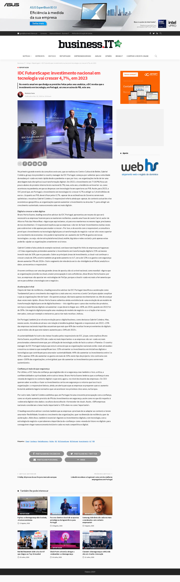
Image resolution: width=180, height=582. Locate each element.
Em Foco (52, 56)
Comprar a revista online (138, 56)
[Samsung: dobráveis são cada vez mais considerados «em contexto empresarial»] (97, 505)
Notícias (26, 56)
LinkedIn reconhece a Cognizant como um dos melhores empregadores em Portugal (91, 478)
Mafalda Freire (30, 93)
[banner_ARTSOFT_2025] (140, 87)
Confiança (33, 441)
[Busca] (160, 33)
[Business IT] (90, 44)
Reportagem (65, 56)
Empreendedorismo (82, 56)
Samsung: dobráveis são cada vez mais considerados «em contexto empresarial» (96, 520)
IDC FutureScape (63, 441)
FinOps (51, 441)
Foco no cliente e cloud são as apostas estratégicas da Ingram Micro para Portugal (64, 520)
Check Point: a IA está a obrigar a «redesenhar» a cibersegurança (62, 553)
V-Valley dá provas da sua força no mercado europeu (37, 477)
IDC (56, 441)
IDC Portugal (74, 441)
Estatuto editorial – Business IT (59, 33)
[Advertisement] (140, 127)
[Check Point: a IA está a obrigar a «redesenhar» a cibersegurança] (65, 539)
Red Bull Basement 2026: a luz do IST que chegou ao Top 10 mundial (31, 553)
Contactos (43, 33)
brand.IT (119, 56)
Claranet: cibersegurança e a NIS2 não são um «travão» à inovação (96, 553)
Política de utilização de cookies (82, 33)
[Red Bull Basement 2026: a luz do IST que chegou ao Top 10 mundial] (32, 539)
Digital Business (43, 441)
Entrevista (40, 56)
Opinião (108, 56)
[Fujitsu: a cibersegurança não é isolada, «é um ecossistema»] (32, 505)
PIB (93, 441)
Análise (98, 56)
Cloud (27, 441)
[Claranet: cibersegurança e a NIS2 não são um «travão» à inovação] (97, 539)
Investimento (84, 441)
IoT (90, 441)
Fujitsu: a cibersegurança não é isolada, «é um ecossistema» (32, 518)
